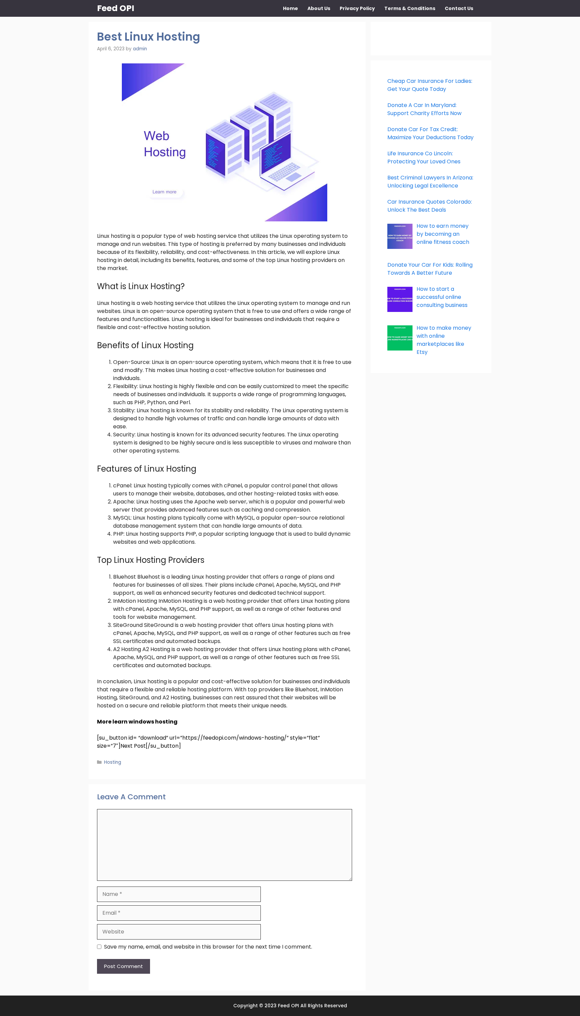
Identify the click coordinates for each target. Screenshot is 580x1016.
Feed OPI (115, 8)
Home (290, 8)
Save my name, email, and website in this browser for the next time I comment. (208, 947)
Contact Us (459, 8)
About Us (318, 8)
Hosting (112, 762)
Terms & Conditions (409, 8)
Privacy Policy (357, 8)
